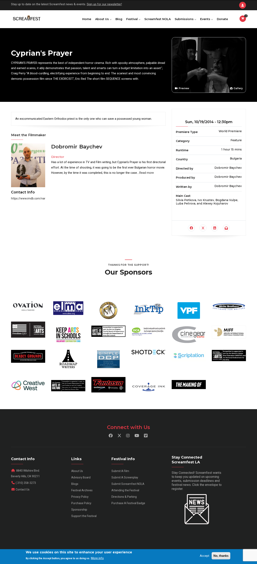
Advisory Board (81, 477)
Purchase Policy (81, 503)
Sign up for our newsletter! (104, 4)
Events (205, 19)
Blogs (74, 483)
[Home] (26, 18)
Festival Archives (82, 490)
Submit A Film (120, 471)
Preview (183, 88)
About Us (102, 19)
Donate (222, 19)
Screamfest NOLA (157, 19)
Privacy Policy (80, 496)
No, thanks (220, 555)
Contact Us (23, 489)
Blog (118, 19)
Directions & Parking (124, 496)
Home (86, 19)
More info (97, 558)
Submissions (184, 19)
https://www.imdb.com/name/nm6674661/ (38, 198)
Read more (146, 173)
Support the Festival (84, 516)
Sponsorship (79, 509)
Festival (132, 19)
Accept (204, 556)
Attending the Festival (125, 490)
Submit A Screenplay (124, 477)
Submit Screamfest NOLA (127, 483)
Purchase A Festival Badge (128, 503)
